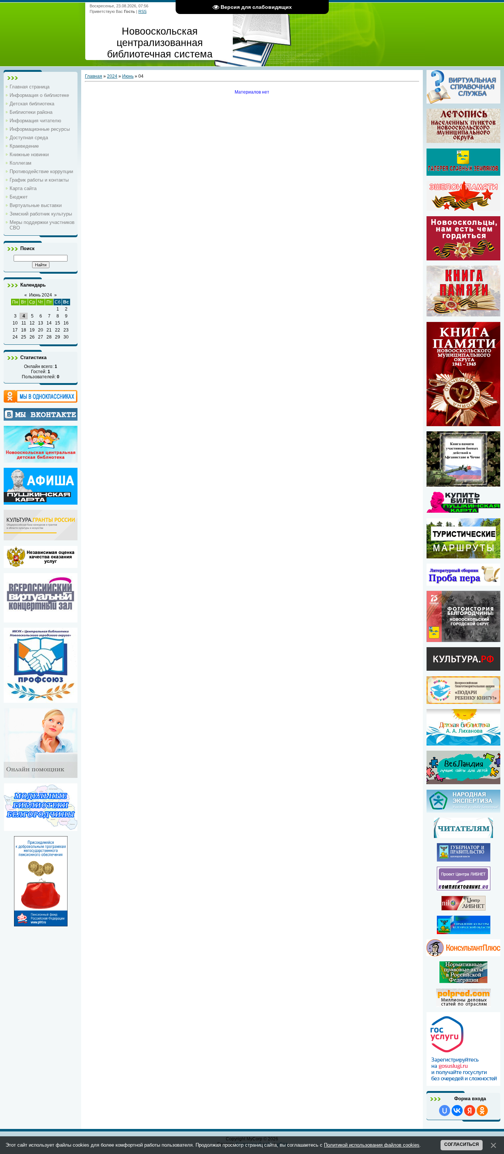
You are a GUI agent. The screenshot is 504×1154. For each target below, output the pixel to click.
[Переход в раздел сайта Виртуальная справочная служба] (463, 101)
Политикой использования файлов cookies (372, 1145)
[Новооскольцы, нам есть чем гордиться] (463, 257)
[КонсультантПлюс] (463, 953)
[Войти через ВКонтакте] (457, 1110)
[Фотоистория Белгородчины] (463, 639)
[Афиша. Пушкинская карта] (40, 502)
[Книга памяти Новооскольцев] (463, 313)
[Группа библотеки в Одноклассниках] (40, 396)
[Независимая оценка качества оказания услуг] (40, 565)
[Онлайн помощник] (40, 775)
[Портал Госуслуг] (463, 1083)
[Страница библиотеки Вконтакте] (40, 414)
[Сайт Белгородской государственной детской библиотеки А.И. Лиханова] (463, 727)
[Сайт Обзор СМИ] (463, 1004)
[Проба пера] (463, 583)
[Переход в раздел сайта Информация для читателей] (463, 835)
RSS (142, 11)
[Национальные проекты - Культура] (463, 668)
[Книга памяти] (463, 423)
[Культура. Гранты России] (40, 537)
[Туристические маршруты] (463, 555)
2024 (112, 76)
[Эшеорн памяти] (463, 196)
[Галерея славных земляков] (463, 162)
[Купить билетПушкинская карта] (463, 510)
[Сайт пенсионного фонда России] (41, 923)
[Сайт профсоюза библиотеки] (40, 700)
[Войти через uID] (444, 1110)
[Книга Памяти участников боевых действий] (463, 484)
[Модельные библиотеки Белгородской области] (40, 828)
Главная (93, 76)
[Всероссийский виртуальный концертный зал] (40, 619)
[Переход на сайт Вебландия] (463, 781)
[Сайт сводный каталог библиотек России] (463, 887)
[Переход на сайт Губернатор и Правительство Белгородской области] (463, 859)
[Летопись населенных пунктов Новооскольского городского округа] (463, 126)
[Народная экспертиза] (463, 810)
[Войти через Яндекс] (469, 1110)
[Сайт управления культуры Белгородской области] (463, 931)
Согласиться (461, 1144)
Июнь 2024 (40, 295)
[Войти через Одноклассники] (482, 1110)
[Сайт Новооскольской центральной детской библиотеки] (40, 460)
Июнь (128, 76)
